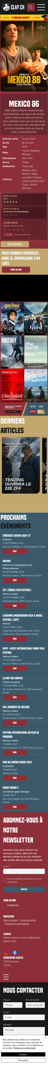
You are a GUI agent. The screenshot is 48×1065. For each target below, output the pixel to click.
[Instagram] (6, 952)
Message (7, 1024)
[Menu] (41, 7)
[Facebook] (15, 952)
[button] (15, 551)
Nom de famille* (33, 1000)
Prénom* (7, 1000)
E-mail (6, 866)
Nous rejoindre (28, 920)
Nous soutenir (10, 920)
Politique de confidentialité (25, 1048)
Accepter (23, 1054)
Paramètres (23, 1060)
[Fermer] (44, 1039)
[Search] (31, 7)
